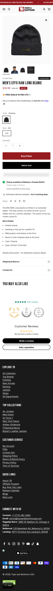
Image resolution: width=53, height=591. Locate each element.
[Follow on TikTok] (33, 543)
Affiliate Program (11, 484)
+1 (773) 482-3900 (21, 515)
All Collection (9, 373)
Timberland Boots (11, 428)
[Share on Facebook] (11, 201)
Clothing (7, 380)
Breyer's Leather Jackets (15, 431)
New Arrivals (9, 383)
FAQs (5, 449)
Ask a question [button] (26, 347)
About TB (7, 480)
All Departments (10, 396)
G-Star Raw (7, 78)
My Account (8, 446)
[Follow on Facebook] (4, 543)
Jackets (6, 390)
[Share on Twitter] (15, 201)
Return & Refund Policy (14, 459)
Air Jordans (8, 411)
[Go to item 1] (6, 70)
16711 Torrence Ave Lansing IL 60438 (30, 532)
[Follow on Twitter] (9, 543)
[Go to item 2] (14, 70)
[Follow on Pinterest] (23, 543)
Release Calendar (11, 490)
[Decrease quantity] (6, 145)
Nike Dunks (8, 414)
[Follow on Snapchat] (37, 543)
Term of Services (11, 465)
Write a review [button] (26, 341)
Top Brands (8, 376)
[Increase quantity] (19, 145)
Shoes (5, 393)
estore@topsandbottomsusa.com (25, 518)
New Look (7, 497)
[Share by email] (24, 201)
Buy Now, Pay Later (12, 487)
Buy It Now (26, 156)
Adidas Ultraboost (11, 424)
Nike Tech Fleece (11, 421)
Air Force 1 (8, 418)
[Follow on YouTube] (28, 543)
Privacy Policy (9, 462)
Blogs (5, 493)
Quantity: (6, 140)
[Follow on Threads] (18, 543)
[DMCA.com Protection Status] (26, 582)
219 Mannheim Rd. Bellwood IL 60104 (31, 528)
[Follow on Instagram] (14, 543)
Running (6, 386)
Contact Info (9, 452)
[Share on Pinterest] (19, 201)
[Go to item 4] (30, 70)
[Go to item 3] (22, 70)
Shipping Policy (10, 455)
